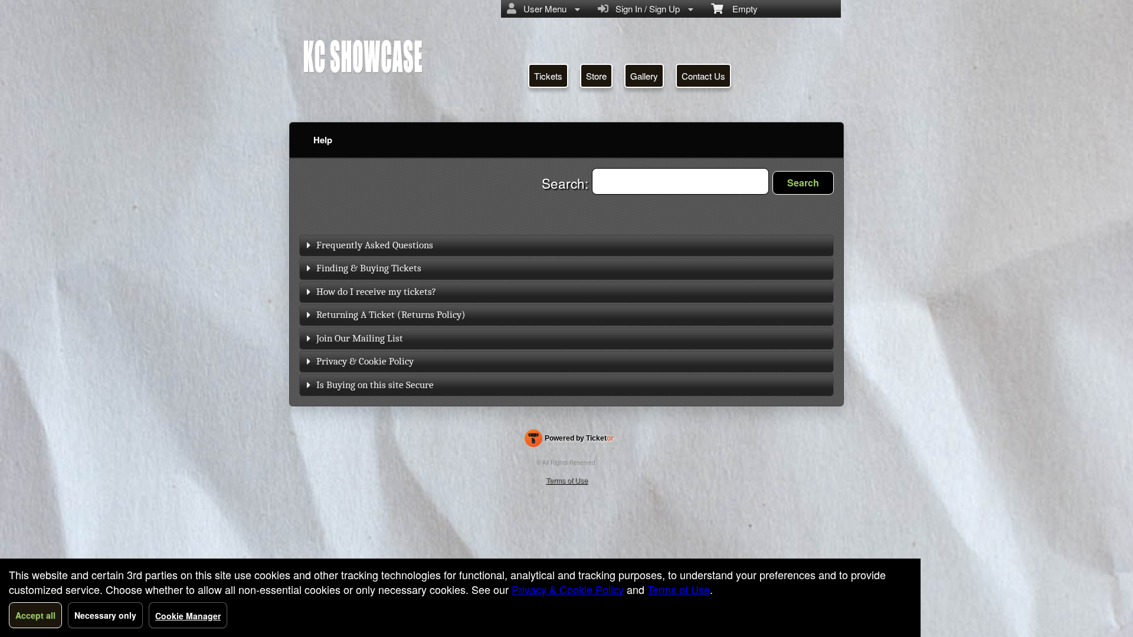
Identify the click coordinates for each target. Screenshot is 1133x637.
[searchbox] (680, 181)
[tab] (566, 246)
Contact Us (703, 76)
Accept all (35, 615)
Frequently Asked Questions (374, 245)
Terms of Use (567, 480)
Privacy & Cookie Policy (365, 361)
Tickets (548, 76)
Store (596, 76)
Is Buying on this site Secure (375, 384)
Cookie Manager (188, 616)
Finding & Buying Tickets (368, 268)
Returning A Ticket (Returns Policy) (391, 314)
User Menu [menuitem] (542, 8)
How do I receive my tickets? (376, 291)
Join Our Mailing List (359, 338)
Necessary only (105, 615)
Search (803, 182)
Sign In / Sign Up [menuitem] (645, 8)
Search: (567, 182)
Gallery (644, 76)
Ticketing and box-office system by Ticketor (569, 440)
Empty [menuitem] (740, 8)
